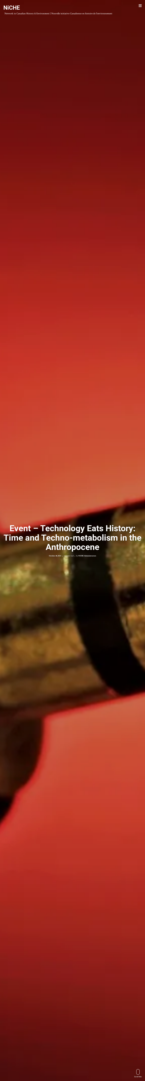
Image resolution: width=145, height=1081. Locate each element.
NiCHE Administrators (87, 556)
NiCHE (11, 7)
